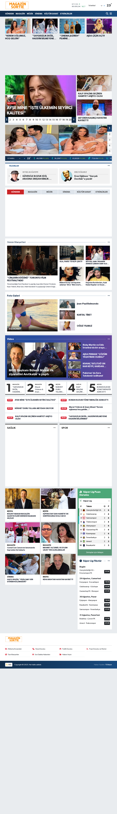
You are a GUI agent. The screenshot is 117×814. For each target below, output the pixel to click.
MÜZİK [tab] (49, 192)
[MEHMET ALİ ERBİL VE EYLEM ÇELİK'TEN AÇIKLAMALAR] (58, 532)
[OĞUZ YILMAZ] (67, 326)
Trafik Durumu (67, 649)
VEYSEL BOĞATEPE (30, 172)
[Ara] (107, 13)
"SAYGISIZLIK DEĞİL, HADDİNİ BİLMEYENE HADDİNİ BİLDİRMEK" (18, 389)
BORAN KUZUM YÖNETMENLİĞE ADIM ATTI (104, 389)
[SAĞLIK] (54, 428)
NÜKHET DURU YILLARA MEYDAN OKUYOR (59, 389)
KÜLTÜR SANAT (51, 14)
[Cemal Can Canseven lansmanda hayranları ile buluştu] (22, 532)
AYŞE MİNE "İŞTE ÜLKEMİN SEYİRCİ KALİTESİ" (35, 400)
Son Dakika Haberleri (42, 654)
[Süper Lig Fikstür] (109, 561)
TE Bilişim (108, 665)
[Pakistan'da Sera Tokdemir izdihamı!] (74, 374)
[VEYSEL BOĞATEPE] (14, 176)
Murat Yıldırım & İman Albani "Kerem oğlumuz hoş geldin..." (39, 389)
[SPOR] (109, 428)
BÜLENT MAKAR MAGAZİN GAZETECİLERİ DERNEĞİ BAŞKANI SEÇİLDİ (21, 516)
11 (40, 120)
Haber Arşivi (66, 654)
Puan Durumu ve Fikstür (97, 649)
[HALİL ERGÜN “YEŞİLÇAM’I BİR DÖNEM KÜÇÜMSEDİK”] (22, 564)
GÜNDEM (9, 14)
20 (70, 120)
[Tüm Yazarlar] (109, 166)
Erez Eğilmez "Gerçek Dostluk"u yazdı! (86, 177)
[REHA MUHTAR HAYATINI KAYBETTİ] (58, 564)
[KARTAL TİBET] (67, 315)
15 (53, 120)
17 (60, 120)
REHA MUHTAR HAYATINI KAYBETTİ (58, 579)
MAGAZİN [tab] (32, 192)
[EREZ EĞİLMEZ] (66, 176)
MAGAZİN (20, 14)
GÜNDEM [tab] (15, 192)
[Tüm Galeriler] (109, 296)
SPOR (64, 428)
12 (43, 120)
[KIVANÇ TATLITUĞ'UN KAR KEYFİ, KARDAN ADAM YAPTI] (74, 365)
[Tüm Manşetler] (109, 242)
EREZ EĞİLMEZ (80, 172)
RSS (9, 665)
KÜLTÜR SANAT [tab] (84, 192)
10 (36, 120)
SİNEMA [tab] (66, 192)
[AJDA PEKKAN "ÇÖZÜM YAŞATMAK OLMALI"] (74, 356)
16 (57, 120)
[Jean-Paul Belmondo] (67, 304)
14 (50, 120)
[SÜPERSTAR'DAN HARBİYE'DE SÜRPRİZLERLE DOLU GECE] (58, 498)
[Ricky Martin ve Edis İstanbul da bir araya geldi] (74, 346)
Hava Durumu (40, 649)
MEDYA (10, 511)
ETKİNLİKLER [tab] (102, 192)
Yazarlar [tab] (14, 166)
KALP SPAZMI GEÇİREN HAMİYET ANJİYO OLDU (80, 389)
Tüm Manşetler (13, 654)
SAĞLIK (78, 384)
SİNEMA (38, 14)
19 (67, 120)
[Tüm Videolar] (109, 339)
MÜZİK (30, 14)
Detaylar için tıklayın (94, 552)
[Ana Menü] (110, 13)
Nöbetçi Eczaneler (15, 649)
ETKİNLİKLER (66, 14)
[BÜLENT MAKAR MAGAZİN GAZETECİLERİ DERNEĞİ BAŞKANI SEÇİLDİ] (22, 498)
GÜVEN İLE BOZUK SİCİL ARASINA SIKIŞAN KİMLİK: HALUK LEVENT (35, 177)
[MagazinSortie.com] (17, 5)
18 (63, 120)
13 (47, 120)
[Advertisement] (58, 57)
